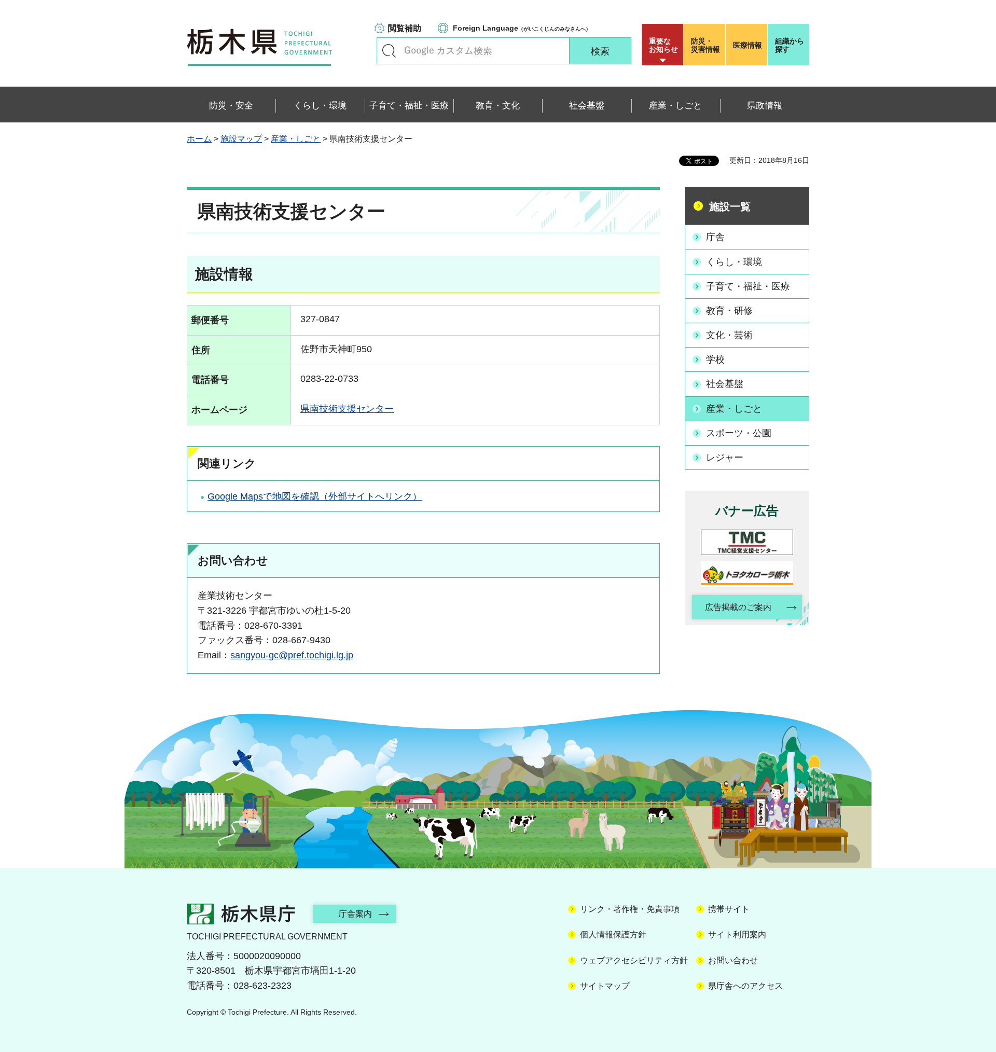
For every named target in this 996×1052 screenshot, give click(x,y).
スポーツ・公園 (738, 433)
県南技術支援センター (347, 409)
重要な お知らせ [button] (663, 45)
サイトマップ (605, 985)
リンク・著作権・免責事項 (630, 909)
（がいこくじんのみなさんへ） (522, 28)
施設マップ (241, 138)
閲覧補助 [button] (404, 28)
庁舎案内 (355, 913)
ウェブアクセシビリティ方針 (634, 960)
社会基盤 (724, 384)
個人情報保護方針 (613, 934)
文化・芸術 (729, 335)
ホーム (199, 138)
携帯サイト (729, 909)
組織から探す (789, 45)
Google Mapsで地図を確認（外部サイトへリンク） (315, 496)
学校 (715, 359)
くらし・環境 (734, 262)
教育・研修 (729, 311)
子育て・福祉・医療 (748, 286)
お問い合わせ (733, 960)
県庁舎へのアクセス (745, 985)
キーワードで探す (389, 51)
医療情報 (747, 45)
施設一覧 (730, 206)
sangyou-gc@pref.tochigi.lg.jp (291, 655)
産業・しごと (296, 138)
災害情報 (705, 45)
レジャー (724, 457)
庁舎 (715, 237)
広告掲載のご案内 (738, 607)
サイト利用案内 (737, 934)
